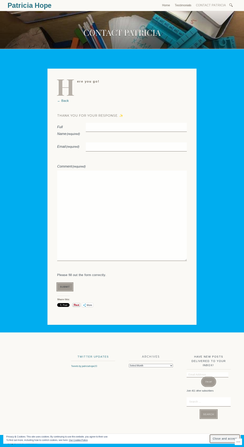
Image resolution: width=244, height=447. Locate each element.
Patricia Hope (29, 5)
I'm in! (208, 381)
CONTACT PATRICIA (211, 5)
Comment (71, 166)
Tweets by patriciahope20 (84, 366)
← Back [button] (63, 101)
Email (68, 146)
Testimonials (183, 5)
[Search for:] (231, 4)
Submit (65, 287)
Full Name (68, 130)
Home (166, 5)
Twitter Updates (93, 356)
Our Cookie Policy (78, 440)
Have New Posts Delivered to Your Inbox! (209, 361)
